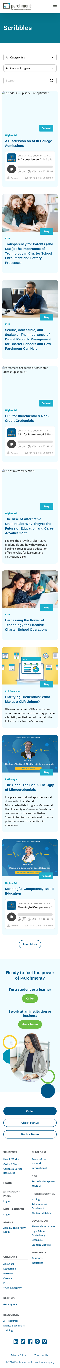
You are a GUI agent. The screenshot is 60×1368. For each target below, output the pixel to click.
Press (6, 1283)
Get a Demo (30, 1024)
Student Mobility (41, 1213)
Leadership (9, 1268)
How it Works (11, 1159)
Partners (8, 1273)
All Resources (10, 1320)
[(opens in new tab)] (16, 1341)
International (39, 1168)
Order (30, 998)
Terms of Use (41, 1355)
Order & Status (11, 1164)
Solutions (37, 1258)
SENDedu (37, 1186)
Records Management (44, 1181)
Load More (30, 944)
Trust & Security (12, 1287)
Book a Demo (30, 1134)
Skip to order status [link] (44, 3)
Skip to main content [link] (12, 3)
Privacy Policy (18, 1355)
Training (8, 1330)
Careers (7, 1278)
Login (6, 1201)
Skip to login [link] (28, 3)
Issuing (36, 1199)
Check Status (30, 1123)
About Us (8, 1263)
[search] (30, 80)
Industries (37, 1262)
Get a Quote (10, 1304)
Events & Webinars (14, 1325)
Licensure (37, 1239)
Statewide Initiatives (43, 1226)
